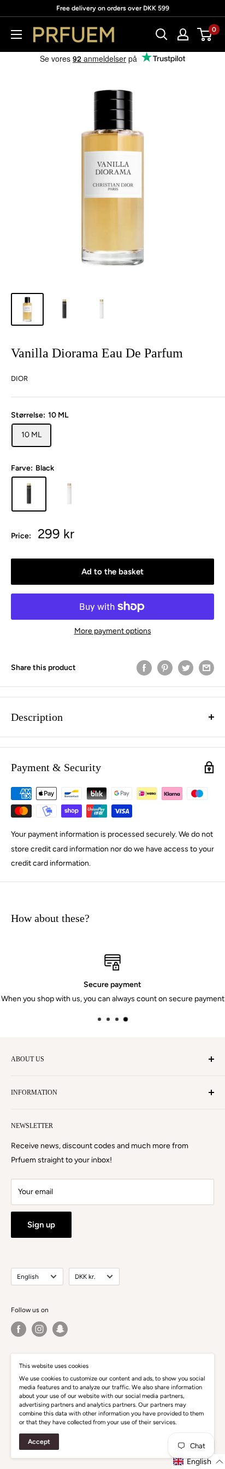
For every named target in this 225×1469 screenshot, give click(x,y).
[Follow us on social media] (18, 1329)
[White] (69, 494)
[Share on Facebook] (144, 667)
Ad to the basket (112, 572)
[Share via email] (206, 667)
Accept (39, 1442)
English (28, 1276)
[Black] (28, 494)
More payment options (112, 631)
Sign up (41, 1225)
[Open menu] (16, 34)
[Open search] (162, 34)
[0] (205, 34)
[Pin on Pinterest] (165, 667)
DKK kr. (85, 1276)
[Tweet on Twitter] (185, 667)
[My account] (182, 34)
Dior (19, 378)
